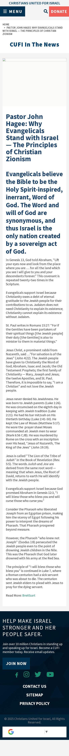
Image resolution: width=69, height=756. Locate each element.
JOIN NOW (16, 663)
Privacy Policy (34, 703)
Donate (59, 11)
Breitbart (28, 595)
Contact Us (34, 686)
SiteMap (34, 695)
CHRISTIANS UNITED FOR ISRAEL (34, 3)
